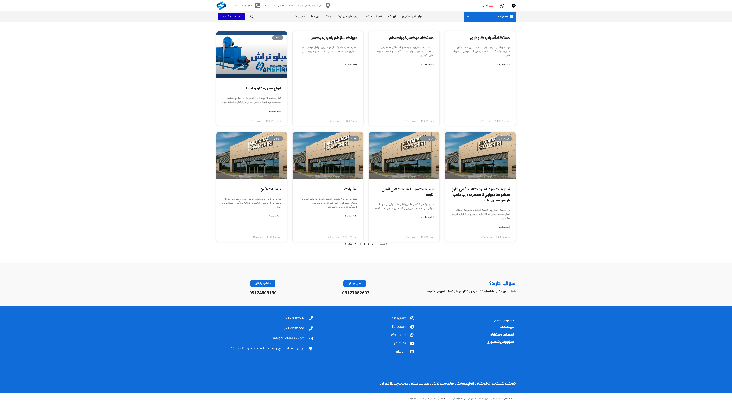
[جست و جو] (252, 17)
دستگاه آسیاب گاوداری (490, 38)
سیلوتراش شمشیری (500, 342)
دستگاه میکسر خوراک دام (411, 38)
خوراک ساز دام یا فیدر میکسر (334, 38)
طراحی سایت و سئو (434, 399)
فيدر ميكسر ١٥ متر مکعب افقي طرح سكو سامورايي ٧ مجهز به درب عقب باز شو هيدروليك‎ (480, 195)
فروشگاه (507, 327)
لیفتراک (350, 189)
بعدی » (348, 244)
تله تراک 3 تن (270, 189)
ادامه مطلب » (503, 64)
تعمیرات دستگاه (502, 334)
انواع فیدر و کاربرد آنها (263, 88)
